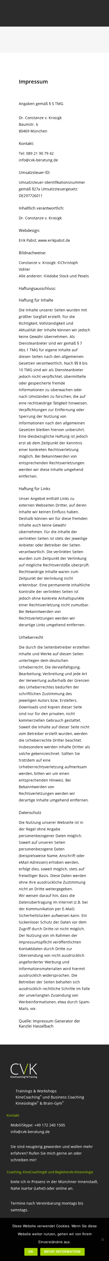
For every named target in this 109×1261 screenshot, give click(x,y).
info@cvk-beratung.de (30, 1131)
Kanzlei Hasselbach (36, 1026)
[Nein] (102, 1239)
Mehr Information (62, 1252)
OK (31, 1252)
